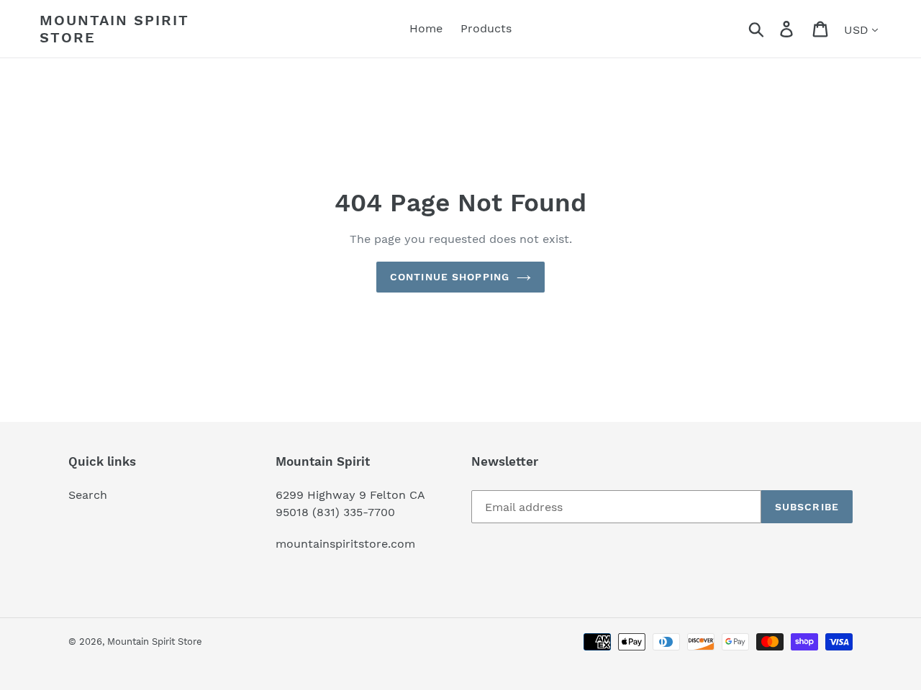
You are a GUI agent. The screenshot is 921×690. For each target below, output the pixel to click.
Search (87, 495)
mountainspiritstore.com (345, 544)
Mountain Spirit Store (114, 29)
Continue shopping (449, 276)
